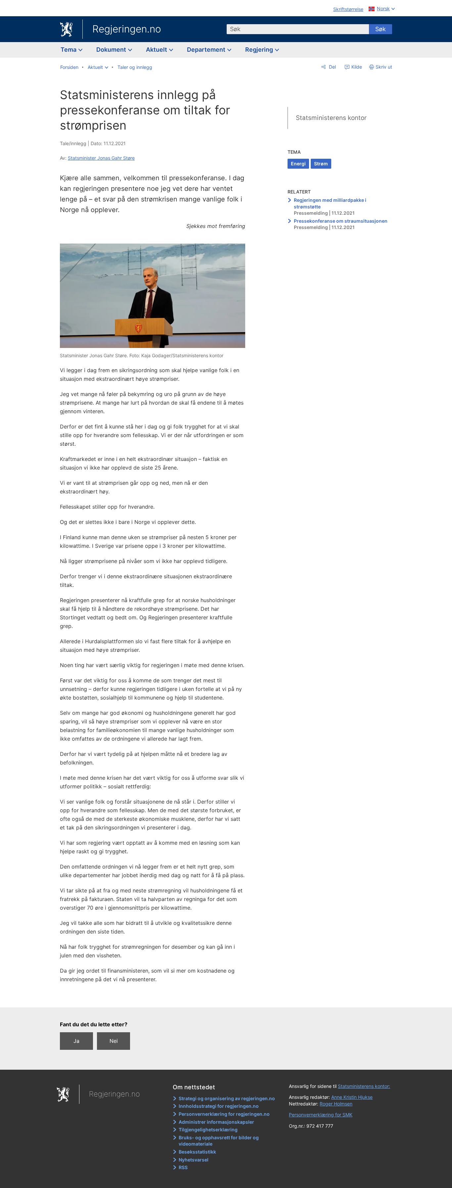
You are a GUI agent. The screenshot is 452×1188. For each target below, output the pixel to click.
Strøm (321, 163)
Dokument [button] (111, 49)
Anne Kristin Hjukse (352, 1097)
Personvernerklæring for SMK (320, 1114)
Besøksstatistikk (197, 1152)
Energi (298, 163)
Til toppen (156, 997)
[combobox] (298, 29)
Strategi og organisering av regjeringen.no (227, 1098)
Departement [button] (207, 49)
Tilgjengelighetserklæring (208, 1129)
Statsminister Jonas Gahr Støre (101, 158)
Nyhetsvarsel (193, 1159)
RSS (183, 1167)
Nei (114, 1041)
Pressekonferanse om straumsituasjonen (340, 221)
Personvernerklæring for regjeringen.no (224, 1114)
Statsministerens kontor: (364, 1086)
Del (332, 67)
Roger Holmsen (336, 1103)
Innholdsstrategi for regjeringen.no (219, 1106)
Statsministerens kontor (331, 118)
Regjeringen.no (126, 29)
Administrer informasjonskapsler (216, 1122)
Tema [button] (69, 49)
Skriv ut (384, 67)
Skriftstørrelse (348, 9)
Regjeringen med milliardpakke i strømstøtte (330, 203)
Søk (380, 29)
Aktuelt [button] (157, 49)
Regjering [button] (259, 49)
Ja (76, 1041)
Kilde (356, 67)
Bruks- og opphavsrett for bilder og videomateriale (219, 1141)
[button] (98, 67)
